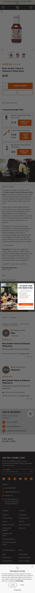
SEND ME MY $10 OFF (26, 304)
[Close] (32, 566)
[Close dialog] (33, 284)
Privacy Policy (19, 581)
